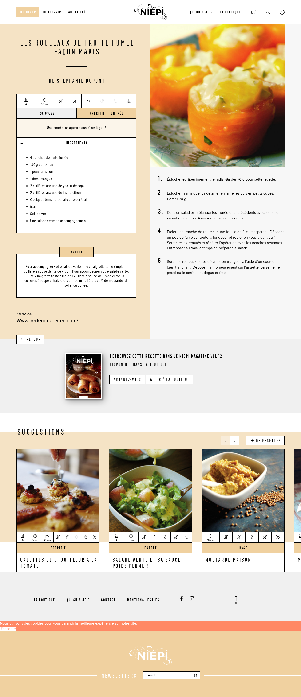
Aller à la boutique (169, 379)
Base (243, 548)
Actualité (77, 12)
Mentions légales (143, 600)
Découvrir (52, 12)
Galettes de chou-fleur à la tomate (58, 563)
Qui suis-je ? (200, 12)
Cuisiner (28, 12)
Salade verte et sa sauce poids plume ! (146, 563)
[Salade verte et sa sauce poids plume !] (150, 490)
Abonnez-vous (127, 379)
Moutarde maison (228, 559)
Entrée (117, 113)
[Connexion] (282, 12)
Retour (32, 339)
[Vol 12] (83, 375)
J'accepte (8, 629)
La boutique (230, 12)
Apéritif (97, 113)
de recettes (267, 441)
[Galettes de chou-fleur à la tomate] (58, 490)
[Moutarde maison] (243, 490)
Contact (108, 600)
